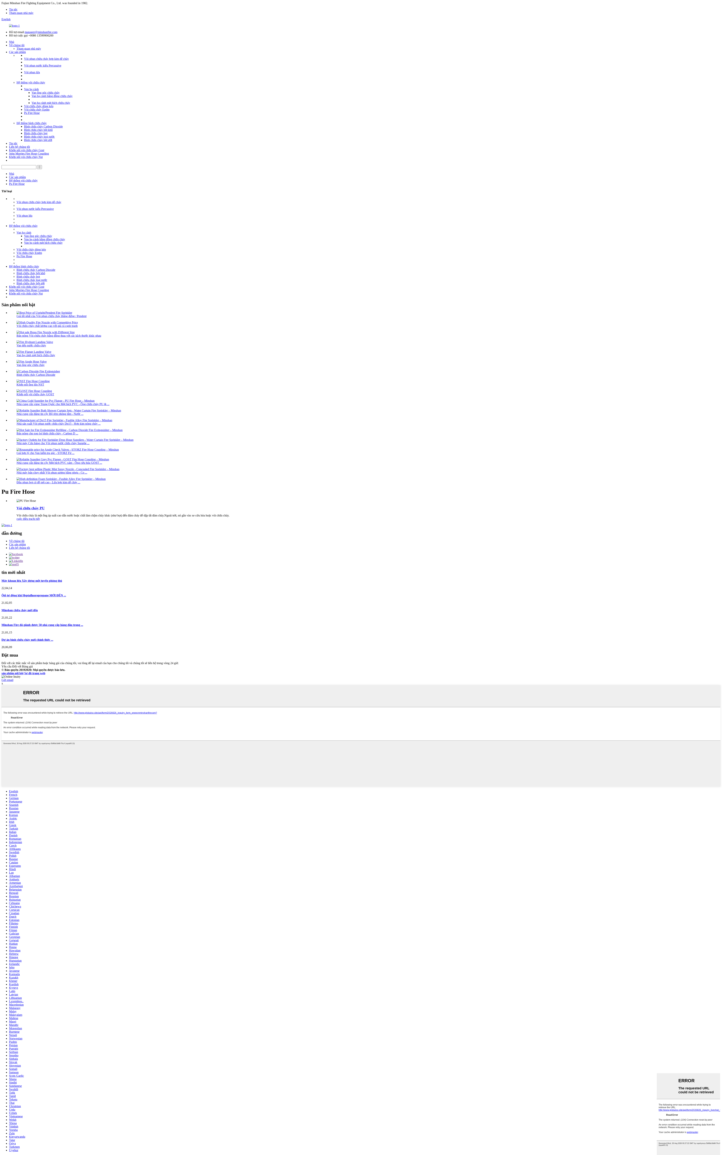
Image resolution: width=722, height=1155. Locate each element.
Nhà (11, 41)
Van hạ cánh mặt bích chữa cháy (51, 102)
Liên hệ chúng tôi (19, 146)
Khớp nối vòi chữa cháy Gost (26, 150)
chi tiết (36, 518)
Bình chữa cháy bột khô (38, 129)
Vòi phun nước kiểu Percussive (42, 65)
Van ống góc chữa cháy (46, 92)
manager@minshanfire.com (41, 32)
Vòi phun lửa (32, 72)
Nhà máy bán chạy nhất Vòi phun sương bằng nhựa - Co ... (52, 472)
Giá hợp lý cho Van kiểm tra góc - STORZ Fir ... (45, 453)
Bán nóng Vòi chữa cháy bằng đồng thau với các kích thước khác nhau (59, 335)
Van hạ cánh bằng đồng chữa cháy (52, 96)
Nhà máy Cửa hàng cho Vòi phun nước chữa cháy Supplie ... (53, 443)
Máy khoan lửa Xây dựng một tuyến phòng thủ (32, 580)
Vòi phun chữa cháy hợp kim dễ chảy (46, 58)
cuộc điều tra (24, 518)
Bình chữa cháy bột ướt (38, 140)
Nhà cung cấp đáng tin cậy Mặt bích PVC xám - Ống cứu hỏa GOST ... (59, 462)
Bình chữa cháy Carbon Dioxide (43, 126)
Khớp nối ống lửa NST (30, 384)
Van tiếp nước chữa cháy (31, 345)
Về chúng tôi (16, 45)
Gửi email (7, 680)
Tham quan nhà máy (21, 12)
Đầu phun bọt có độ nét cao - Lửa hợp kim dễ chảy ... (48, 482)
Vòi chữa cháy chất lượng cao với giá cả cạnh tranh (47, 325)
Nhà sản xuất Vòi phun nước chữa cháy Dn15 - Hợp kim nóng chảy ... (59, 423)
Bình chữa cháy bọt (35, 133)
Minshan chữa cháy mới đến (20, 610)
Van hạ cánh (31, 89)
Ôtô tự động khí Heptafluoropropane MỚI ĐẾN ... (34, 595)
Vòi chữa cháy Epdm (36, 109)
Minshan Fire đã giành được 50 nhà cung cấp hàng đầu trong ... (42, 624)
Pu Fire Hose (32, 113)
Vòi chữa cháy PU (31, 508)
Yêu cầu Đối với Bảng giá (17, 666)
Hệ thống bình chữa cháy (32, 123)
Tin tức (13, 9)
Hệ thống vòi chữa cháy (31, 82)
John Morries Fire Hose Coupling (29, 153)
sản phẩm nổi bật (13, 673)
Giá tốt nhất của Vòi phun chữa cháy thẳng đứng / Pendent (51, 316)
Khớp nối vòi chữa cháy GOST (35, 394)
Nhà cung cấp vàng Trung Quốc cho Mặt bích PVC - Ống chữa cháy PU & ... (63, 404)
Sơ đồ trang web (34, 673)
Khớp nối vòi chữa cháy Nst (26, 157)
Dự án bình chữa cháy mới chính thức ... (27, 639)
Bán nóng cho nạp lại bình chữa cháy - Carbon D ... (47, 433)
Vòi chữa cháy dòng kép (38, 106)
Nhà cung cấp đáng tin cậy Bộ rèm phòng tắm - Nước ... (50, 413)
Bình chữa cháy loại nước (39, 136)
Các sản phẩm (17, 52)
